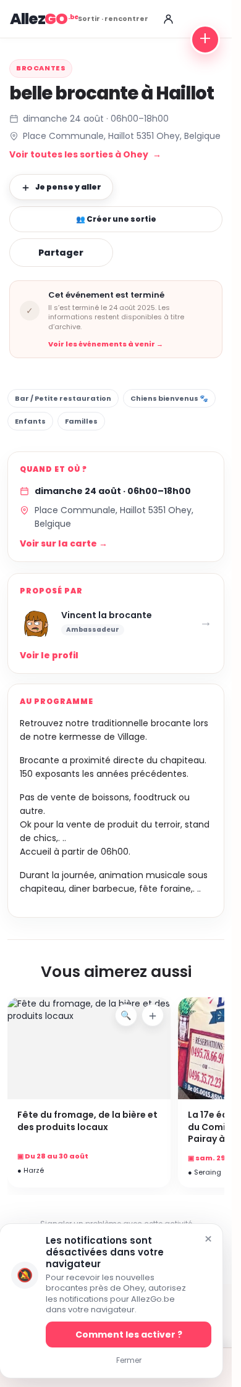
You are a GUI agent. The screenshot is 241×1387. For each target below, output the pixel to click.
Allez (38, 19)
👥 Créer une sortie (116, 219)
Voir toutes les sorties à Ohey (85, 154)
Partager (60, 252)
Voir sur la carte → (64, 543)
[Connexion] (168, 19)
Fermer (129, 1360)
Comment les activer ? (128, 1334)
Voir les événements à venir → (105, 344)
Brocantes (41, 68)
